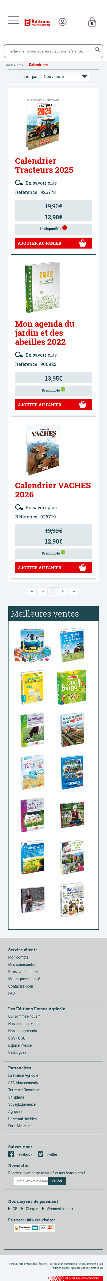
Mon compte (18, 957)
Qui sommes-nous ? (24, 1016)
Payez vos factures (23, 971)
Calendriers (38, 64)
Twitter (51, 1154)
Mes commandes (22, 964)
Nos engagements (22, 1030)
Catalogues (17, 1052)
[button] (97, 49)
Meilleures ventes (45, 613)
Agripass (15, 1111)
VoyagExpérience (22, 1104)
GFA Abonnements (23, 1082)
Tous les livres (13, 65)
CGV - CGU (16, 1038)
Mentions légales (36, 1264)
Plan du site (16, 1264)
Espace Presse (20, 1045)
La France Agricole (23, 1075)
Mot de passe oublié (24, 978)
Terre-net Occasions (24, 1089)
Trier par (30, 76)
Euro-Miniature (20, 1126)
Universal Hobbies (22, 1118)
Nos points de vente (24, 1023)
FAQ (11, 993)
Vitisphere (16, 1097)
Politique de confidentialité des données (72, 1264)
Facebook (24, 1154)
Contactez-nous (21, 986)
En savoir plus (40, 183)
